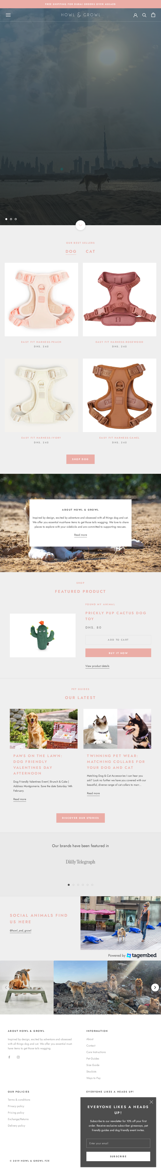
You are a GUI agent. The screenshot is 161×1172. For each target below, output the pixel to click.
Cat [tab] (91, 251)
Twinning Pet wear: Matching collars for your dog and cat (116, 761)
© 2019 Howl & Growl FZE (30, 1160)
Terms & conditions (19, 1100)
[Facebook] (9, 1057)
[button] (27, 987)
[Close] (151, 1102)
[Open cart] (153, 15)
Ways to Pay (93, 1078)
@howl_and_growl (20, 930)
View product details (97, 666)
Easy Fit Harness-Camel (119, 438)
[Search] (144, 15)
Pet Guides (92, 1058)
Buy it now (118, 653)
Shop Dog (65, 125)
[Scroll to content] (80, 225)
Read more (80, 535)
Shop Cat (96, 125)
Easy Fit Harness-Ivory (41, 438)
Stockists (91, 1071)
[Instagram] (18, 1057)
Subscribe (118, 1156)
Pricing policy (16, 1113)
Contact (90, 1046)
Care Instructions (96, 1052)
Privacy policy (16, 1106)
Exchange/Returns (18, 1119)
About (89, 1039)
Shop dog (80, 459)
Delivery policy (16, 1126)
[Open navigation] (8, 15)
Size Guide (92, 1065)
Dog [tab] (71, 251)
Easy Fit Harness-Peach (41, 342)
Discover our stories (80, 818)
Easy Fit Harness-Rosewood (120, 342)
